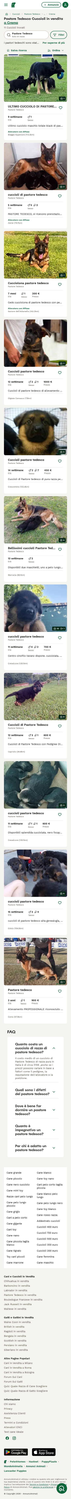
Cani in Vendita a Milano (18, 1363)
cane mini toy (15, 1190)
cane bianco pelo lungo (47, 1195)
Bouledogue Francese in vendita (23, 1299)
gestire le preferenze (43, 1487)
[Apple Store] (44, 1452)
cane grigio (13, 1211)
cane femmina (45, 1256)
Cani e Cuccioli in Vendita (19, 1276)
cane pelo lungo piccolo (16, 1204)
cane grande (14, 1172)
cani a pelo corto (17, 1217)
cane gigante (14, 1223)
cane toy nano (45, 1178)
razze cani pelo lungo (20, 1196)
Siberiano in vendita (16, 1349)
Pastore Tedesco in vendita (20, 1295)
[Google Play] (16, 1452)
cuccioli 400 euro (47, 1226)
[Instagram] (14, 1438)
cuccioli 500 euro (47, 1238)
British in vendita (14, 1326)
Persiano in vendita (15, 1345)
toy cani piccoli (16, 1256)
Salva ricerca (19, 50)
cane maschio (45, 1262)
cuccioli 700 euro (47, 1232)
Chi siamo (10, 1404)
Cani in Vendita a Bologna (19, 1372)
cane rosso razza (47, 1215)
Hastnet (33, 1461)
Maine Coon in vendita (17, 1322)
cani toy (11, 1229)
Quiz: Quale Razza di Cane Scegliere (25, 1386)
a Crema (11, 23)
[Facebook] (7, 1438)
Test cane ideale (13, 1431)
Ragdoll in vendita (14, 1331)
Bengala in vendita (15, 1336)
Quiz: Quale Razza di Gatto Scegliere (26, 1390)
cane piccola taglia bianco (18, 1243)
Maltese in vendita (15, 1308)
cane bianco (44, 1172)
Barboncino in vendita (17, 1285)
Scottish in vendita (15, 1340)
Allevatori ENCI (13, 1427)
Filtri (61, 34)
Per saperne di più (54, 42)
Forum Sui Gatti (13, 1381)
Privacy (8, 1408)
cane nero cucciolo (18, 1184)
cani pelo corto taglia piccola (49, 1186)
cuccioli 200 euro (47, 1250)
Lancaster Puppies (15, 1470)
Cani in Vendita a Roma (17, 1367)
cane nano (13, 1235)
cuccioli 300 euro (47, 1244)
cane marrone (15, 1262)
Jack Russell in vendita (18, 1304)
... (44, 14)
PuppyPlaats (49, 1461)
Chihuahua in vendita (16, 1281)
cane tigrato (14, 1250)
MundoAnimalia (13, 1466)
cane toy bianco (46, 1209)
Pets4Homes (17, 1461)
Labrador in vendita (15, 1290)
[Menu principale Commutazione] (6, 4)
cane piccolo (14, 1178)
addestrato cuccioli (48, 1220)
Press (7, 1418)
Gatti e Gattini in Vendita (19, 1317)
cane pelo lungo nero (50, 1203)
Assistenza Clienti (14, 1413)
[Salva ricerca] (61, 1488)
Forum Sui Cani (13, 1377)
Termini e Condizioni (16, 1422)
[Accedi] (65, 5)
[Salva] (60, 107)
